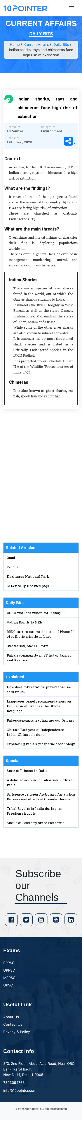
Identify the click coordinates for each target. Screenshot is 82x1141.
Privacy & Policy (16, 1032)
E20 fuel (13, 567)
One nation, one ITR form (27, 646)
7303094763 (14, 1082)
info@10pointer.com (19, 1090)
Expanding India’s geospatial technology (41, 744)
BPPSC (9, 963)
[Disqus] (41, 476)
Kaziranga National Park (28, 576)
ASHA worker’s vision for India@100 (36, 613)
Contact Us (12, 1024)
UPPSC (9, 970)
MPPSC (9, 977)
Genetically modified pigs (28, 586)
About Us (11, 1017)
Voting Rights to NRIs (25, 622)
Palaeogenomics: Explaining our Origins (40, 720)
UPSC (8, 985)
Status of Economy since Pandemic (35, 823)
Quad (11, 557)
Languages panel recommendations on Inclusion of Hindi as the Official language (39, 706)
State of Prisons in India (27, 770)
